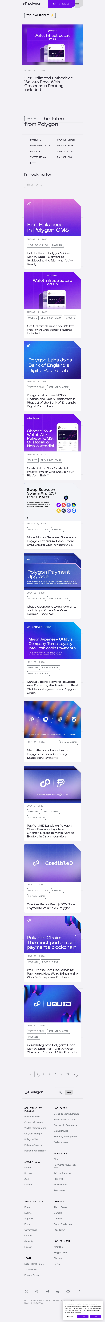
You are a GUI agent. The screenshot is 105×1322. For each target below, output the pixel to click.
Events (27, 1213)
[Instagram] (78, 1291)
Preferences (70, 1316)
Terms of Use (31, 1269)
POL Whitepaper (62, 1173)
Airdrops (58, 1247)
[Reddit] (58, 1291)
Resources (59, 1190)
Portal (57, 1264)
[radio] (60, 1092)
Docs (27, 1207)
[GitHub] (68, 1291)
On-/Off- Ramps (33, 1134)
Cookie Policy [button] (77, 1310)
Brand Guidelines (63, 1224)
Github (28, 1236)
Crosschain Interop (34, 1122)
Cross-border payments (66, 1114)
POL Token (59, 1230)
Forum (27, 1224)
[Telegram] (47, 1291)
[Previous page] (30, 1074)
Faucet (28, 1247)
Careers (58, 1213)
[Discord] (37, 1291)
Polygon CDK (31, 1139)
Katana (28, 1185)
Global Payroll (61, 1131)
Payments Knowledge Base (65, 1166)
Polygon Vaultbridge (35, 1151)
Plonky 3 (58, 1179)
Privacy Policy (31, 1275)
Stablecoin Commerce (65, 1125)
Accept (95, 1316)
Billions (28, 1173)
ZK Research (60, 1185)
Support (28, 1219)
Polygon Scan (61, 1252)
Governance (30, 1230)
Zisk (26, 1179)
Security (28, 1241)
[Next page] (74, 1074)
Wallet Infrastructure (35, 1128)
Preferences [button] (78, 1312)
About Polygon (61, 1207)
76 (67, 1074)
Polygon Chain (32, 1117)
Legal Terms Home (34, 1264)
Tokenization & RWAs (65, 1120)
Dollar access (61, 1142)
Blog (56, 1159)
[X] (26, 1291)
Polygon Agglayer (33, 1145)
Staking (58, 1258)
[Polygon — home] (35, 4)
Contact (58, 1219)
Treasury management (66, 1137)
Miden (27, 1168)
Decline (83, 1316)
